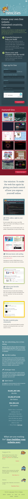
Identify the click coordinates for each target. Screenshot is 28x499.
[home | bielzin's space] (8, 116)
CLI (12, 494)
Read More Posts (15, 486)
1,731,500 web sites (18, 29)
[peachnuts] (8, 135)
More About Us (15, 475)
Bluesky (21, 492)
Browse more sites (21, 172)
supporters (4, 457)
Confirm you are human (9, 91)
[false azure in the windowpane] (20, 155)
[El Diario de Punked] (20, 145)
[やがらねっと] (20, 126)
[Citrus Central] (8, 126)
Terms (11, 496)
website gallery (9, 258)
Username (6, 69)
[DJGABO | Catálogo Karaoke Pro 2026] (20, 164)
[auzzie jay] (20, 116)
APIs (14, 375)
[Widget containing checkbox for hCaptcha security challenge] (13, 95)
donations (6, 351)
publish (5, 383)
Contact (16, 496)
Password (6, 80)
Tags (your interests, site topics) (10, 74)
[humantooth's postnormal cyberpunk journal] (8, 155)
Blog (16, 494)
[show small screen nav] (26, 1)
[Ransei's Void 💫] (8, 145)
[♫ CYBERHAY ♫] (20, 135)
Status (23, 494)
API (19, 494)
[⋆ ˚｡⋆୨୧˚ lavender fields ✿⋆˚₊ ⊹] (8, 164)
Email (5, 86)
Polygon (19, 425)
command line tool (20, 44)
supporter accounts (21, 349)
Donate (17, 461)
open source (11, 492)
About (4, 494)
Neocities (6, 492)
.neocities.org (19, 71)
